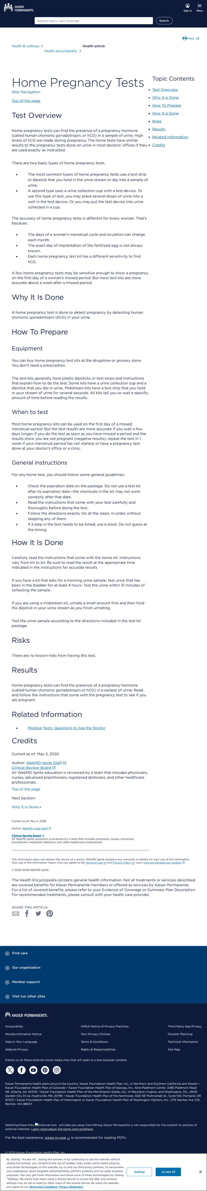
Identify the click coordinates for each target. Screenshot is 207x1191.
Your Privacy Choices (95, 1034)
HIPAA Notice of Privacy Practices (105, 1026)
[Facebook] (21, 1070)
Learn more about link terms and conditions (62, 1129)
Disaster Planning (180, 1034)
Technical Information (183, 1041)
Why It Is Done (25, 807)
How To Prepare (166, 105)
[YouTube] (33, 1070)
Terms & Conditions (94, 1041)
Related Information (170, 137)
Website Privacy (16, 1049)
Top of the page (26, 789)
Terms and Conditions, (43, 1186)
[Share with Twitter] (38, 914)
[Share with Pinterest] (50, 914)
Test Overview (165, 89)
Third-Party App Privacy (185, 1026)
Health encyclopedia (61, 51)
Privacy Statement (71, 1186)
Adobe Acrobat (55, 1137)
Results (158, 129)
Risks (157, 121)
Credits (158, 145)
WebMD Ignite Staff (35, 828)
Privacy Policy (122, 862)
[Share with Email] (16, 914)
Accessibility (14, 1026)
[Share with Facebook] (27, 914)
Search (164, 20)
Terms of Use (94, 862)
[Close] (200, 1171)
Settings (139, 1171)
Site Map (174, 1049)
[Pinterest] (44, 1070)
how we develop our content (162, 862)
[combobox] (94, 20)
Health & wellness (25, 46)
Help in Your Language (21, 1041)
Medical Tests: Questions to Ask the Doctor (66, 728)
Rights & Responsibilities (98, 1049)
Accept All (168, 1171)
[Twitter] (9, 1070)
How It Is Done (165, 113)
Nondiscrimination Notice (23, 1034)
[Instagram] (56, 1070)
